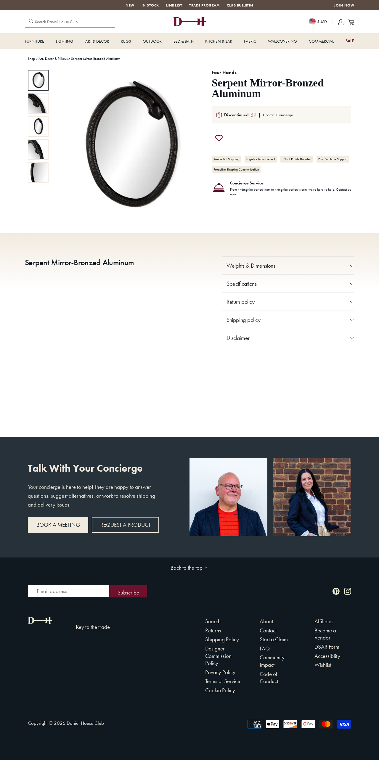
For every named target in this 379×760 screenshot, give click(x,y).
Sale (350, 41)
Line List (174, 5)
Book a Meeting (58, 524)
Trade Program (204, 5)
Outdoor (152, 41)
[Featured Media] (129, 146)
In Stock (150, 5)
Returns (213, 630)
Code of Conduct (269, 677)
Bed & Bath (184, 41)
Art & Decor (97, 41)
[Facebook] (324, 590)
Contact (268, 630)
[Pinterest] (336, 590)
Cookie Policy (220, 690)
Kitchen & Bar (218, 41)
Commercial (321, 41)
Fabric (250, 41)
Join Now (344, 5)
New (130, 5)
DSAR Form (326, 646)
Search (213, 621)
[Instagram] (347, 590)
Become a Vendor (325, 634)
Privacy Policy (220, 672)
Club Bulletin (240, 5)
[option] (38, 80)
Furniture (34, 41)
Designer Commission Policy (218, 656)
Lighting (64, 41)
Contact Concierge (278, 115)
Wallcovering (282, 41)
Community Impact (272, 661)
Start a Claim (274, 639)
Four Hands (224, 72)
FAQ (265, 648)
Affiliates (323, 621)
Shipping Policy (222, 639)
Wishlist (322, 665)
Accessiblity (327, 656)
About (266, 621)
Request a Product (125, 524)
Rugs (126, 41)
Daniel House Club (85, 723)
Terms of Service (222, 681)
